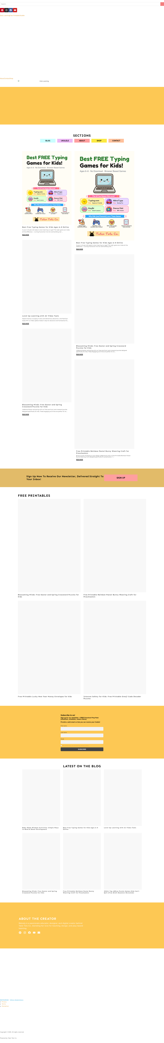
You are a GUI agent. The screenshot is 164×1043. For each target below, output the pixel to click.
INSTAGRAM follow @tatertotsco (11, 1000)
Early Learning (5, 15)
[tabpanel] (53, 926)
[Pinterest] (2, 10)
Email (62, 739)
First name (64, 726)
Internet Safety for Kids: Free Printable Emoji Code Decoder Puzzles (112, 697)
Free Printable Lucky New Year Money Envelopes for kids (45, 696)
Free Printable (14, 15)
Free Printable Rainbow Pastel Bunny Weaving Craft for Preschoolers (110, 596)
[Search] (162, 4)
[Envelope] (39, 932)
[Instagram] (6, 10)
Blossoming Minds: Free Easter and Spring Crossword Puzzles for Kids (42, 406)
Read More (25, 234)
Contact (7, 78)
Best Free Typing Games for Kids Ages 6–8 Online (45, 227)
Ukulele (22, 15)
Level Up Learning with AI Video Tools (40, 316)
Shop (11, 78)
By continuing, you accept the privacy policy (76, 745)
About (2, 78)
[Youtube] (15, 10)
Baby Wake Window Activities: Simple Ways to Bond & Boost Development (40, 828)
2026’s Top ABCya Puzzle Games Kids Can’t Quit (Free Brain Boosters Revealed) (121, 892)
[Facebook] (11, 10)
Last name (64, 732)
